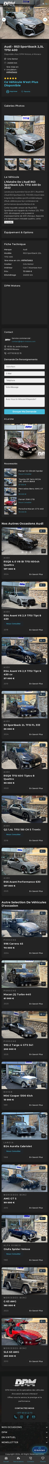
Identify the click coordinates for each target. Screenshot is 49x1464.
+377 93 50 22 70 (24, 1413)
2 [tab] (22, 552)
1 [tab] (18, 552)
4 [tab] (30, 552)
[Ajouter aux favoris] (43, 551)
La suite (8, 222)
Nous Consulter (13, 624)
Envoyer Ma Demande (24, 411)
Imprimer (13, 91)
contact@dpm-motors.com (23, 341)
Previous (4, 20)
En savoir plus (36, 574)
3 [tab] (26, 552)
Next (45, 20)
